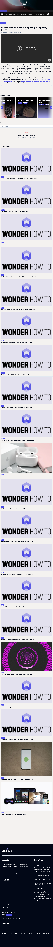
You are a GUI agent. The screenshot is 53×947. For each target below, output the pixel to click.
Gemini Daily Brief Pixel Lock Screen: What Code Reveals (16, 342)
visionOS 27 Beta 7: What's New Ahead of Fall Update (15, 607)
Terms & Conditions (6, 904)
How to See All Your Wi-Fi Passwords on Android (42, 864)
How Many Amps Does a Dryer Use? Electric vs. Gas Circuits (17, 541)
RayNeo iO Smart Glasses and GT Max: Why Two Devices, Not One (19, 276)
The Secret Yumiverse (39, 14)
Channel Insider (46, 933)
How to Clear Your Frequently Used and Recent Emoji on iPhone (42, 891)
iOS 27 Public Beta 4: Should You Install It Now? (14, 814)
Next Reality (17, 11)
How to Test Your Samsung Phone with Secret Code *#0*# (42, 887)
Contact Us (4, 909)
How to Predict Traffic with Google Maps (42, 880)
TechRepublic (23, 933)
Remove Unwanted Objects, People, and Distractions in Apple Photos (42, 868)
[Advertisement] (26, 834)
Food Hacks (23, 14)
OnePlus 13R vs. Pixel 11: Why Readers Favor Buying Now (16, 407)
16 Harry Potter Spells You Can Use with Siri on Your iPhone (42, 876)
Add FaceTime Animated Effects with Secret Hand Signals (42, 884)
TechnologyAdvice (13, 933)
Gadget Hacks (11, 11)
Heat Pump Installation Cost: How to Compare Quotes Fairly (17, 639)
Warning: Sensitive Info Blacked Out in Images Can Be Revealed (42, 899)
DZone (4, 937)
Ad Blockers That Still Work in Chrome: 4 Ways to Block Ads (17, 375)
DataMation (37, 933)
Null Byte (23, 11)
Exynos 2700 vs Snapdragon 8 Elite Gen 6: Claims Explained (17, 574)
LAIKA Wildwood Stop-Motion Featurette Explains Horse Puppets (19, 178)
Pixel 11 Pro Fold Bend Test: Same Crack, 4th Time (14, 509)
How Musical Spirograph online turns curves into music (16, 674)
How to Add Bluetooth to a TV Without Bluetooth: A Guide (17, 739)
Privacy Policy (5, 907)
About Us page (12, 875)
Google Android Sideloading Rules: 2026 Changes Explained (17, 779)
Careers (6, 914)
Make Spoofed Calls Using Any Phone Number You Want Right (42, 895)
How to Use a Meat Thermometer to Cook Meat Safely (15, 211)
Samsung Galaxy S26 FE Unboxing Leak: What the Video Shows (18, 309)
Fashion (26, 8)
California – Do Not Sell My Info (9, 912)
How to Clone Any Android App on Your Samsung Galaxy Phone (42, 872)
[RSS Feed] (11, 880)
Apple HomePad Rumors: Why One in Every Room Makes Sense (18, 244)
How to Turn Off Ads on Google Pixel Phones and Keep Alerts (17, 440)
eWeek (30, 933)
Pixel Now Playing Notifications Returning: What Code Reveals (18, 707)
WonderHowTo (3, 11)
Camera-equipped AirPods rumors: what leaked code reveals (17, 476)
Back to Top (5, 923)
